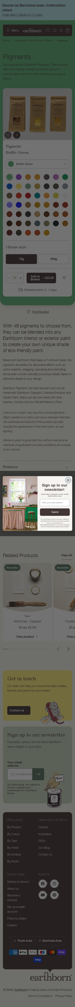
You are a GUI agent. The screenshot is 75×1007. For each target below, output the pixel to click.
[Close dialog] (68, 480)
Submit (54, 512)
